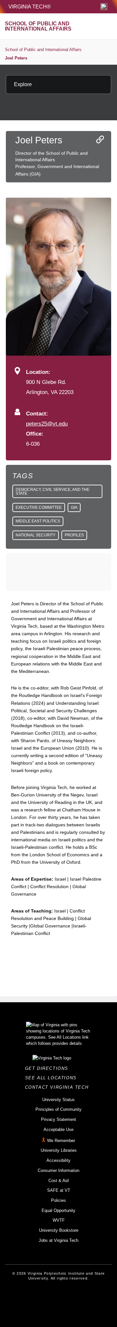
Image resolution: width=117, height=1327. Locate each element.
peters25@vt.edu (47, 423)
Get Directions (48, 1068)
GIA (74, 507)
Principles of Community (58, 1109)
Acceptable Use (58, 1129)
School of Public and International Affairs (43, 49)
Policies (58, 1200)
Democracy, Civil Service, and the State (52, 491)
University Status (58, 1099)
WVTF (59, 1220)
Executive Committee (39, 507)
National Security (36, 535)
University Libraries (59, 1150)
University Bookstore (58, 1230)
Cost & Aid (58, 1180)
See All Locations (52, 1077)
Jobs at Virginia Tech (58, 1240)
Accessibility (58, 1160)
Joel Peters (16, 58)
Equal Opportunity (58, 1210)
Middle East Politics (38, 521)
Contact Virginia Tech (58, 1087)
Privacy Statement (58, 1119)
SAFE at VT (58, 1190)
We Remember (61, 1140)
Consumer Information (58, 1170)
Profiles (74, 535)
